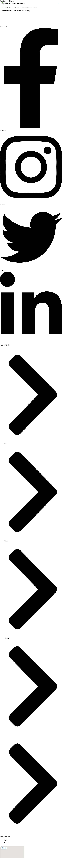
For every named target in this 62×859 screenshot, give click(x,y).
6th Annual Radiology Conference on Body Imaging (15, 10)
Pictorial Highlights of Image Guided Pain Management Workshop (19, 7)
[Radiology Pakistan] (4, 3)
